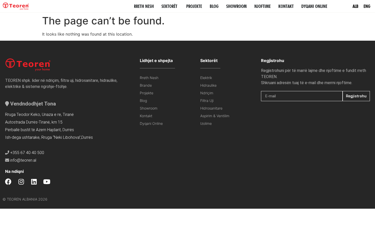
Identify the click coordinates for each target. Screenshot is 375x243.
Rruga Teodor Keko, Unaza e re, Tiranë (39, 114)
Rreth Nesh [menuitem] (144, 6)
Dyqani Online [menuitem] (314, 6)
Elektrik (206, 77)
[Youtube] (46, 181)
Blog (143, 100)
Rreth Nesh (149, 77)
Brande (146, 85)
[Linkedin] (34, 181)
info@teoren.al (23, 160)
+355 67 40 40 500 (27, 152)
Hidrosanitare (211, 108)
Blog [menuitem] (214, 6)
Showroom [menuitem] (236, 6)
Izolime (206, 123)
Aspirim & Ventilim (214, 116)
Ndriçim (206, 93)
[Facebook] (8, 181)
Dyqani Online (151, 123)
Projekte (146, 93)
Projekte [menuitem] (194, 6)
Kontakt (146, 116)
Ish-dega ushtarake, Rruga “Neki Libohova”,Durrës (49, 137)
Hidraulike (208, 85)
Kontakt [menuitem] (286, 6)
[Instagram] (21, 181)
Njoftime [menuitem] (262, 6)
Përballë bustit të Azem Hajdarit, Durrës (39, 129)
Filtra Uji (207, 100)
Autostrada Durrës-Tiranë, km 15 (33, 122)
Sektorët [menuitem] (169, 6)
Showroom (148, 108)
